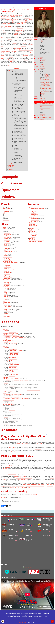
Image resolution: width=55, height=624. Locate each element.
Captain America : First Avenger (46, 103)
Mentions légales (22, 622)
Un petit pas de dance (13, 374)
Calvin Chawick (34, 234)
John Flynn (6, 235)
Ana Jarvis (5, 299)
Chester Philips (7, 306)
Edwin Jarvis (17, 41)
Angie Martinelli (6, 278)
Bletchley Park (27, 18)
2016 (9, 65)
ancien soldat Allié (29, 52)
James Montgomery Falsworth (11, 269)
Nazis (13, 22)
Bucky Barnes (7, 265)
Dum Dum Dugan (7, 266)
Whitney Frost (26, 43)
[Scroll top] (52, 621)
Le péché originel (12, 357)
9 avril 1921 (42, 66)
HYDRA (43, 93)
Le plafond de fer (12, 356)
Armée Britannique (45, 82)
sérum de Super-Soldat (6, 26)
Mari (4, 212)
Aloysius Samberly (8, 251)
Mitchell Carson (34, 215)
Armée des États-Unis (7, 257)
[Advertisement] (27, 552)
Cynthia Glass (12, 447)
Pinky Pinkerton (7, 275)
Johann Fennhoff (34, 218)
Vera (5, 291)
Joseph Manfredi (6, 302)
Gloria (5, 292)
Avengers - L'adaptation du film (10, 339)
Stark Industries (6, 281)
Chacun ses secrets (13, 353)
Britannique (43, 58)
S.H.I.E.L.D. (46, 74)
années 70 (3, 58)
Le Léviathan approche (14, 351)
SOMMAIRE (16, 68)
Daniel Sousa (23, 46)
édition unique (50, 486)
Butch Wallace (7, 242)
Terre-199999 (42, 64)
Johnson (6, 252)
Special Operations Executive (12, 19)
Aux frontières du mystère (16, 350)
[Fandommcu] (27, 571)
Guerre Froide (25, 55)
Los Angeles (14, 43)
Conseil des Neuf (33, 232)
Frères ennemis (12, 344)
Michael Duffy (7, 258)
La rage (10, 360)
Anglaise (43, 60)
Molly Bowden (7, 296)
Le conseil (11, 370)
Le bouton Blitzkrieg (13, 354)
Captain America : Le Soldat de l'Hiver (11, 378)
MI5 (40, 87)
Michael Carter (6, 211)
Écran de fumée (12, 332)
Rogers (4, 31)
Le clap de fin (12, 375)
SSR (45, 73)
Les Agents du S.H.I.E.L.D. (45, 111)
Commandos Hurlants (7, 261)
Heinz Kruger (33, 212)
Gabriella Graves (43, 99)
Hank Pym (6, 313)
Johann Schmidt (20, 23)
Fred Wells (5, 228)
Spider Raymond (33, 225)
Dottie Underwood (35, 220)
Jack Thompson (7, 234)
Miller (5, 254)
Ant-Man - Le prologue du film (9, 391)
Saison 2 (6, 330)
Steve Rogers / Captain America (11, 262)
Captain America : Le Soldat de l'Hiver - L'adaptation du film (16, 380)
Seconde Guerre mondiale (8, 16)
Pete (4, 298)
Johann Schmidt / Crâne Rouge (37, 208)
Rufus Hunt (33, 237)
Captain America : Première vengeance (11, 333)
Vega (5, 249)
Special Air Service (45, 83)
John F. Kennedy (6, 316)
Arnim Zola (33, 211)
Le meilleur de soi (13, 366)
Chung (4, 303)
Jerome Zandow (33, 227)
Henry (5, 245)
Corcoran (6, 247)
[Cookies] (2, 621)
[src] (14, 10)
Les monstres (12, 371)
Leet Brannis (32, 222)
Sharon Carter (11, 59)
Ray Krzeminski (7, 241)
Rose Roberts (7, 240)
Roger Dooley (7, 232)
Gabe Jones (6, 268)
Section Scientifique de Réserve (17, 15)
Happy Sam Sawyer (8, 276)
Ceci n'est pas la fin (13, 349)
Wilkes (5, 255)
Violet (4, 300)
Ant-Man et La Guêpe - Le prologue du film (13, 394)
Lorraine (6, 238)
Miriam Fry (6, 288)
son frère (31, 19)
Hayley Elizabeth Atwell (34, 494)
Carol (5, 289)
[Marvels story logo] (27, 567)
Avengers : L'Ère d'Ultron (45, 107)
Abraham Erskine (6, 23)
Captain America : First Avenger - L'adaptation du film (15, 337)
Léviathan (3, 41)
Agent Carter (42, 113)
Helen (5, 295)
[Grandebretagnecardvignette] (40, 58)
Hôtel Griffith (5, 286)
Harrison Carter (6, 208)
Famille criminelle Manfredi (35, 241)
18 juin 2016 (42, 68)
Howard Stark (29, 38)
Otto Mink (31, 228)
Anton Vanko (7, 283)
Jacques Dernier (7, 272)
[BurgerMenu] (52, 2)
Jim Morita (6, 271)
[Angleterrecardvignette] (40, 60)
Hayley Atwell (42, 98)
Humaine (41, 56)
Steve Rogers (10, 11)
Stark (29, 41)
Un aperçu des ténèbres (14, 364)
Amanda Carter (6, 210)
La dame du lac (12, 363)
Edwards (5, 227)
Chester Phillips (17, 48)
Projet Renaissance (45, 91)
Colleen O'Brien (6, 279)
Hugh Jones (33, 235)
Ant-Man (41, 109)
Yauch (5, 244)
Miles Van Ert (32, 224)
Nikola (30, 229)
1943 (4, 30)
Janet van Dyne (7, 315)
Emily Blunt (3, 497)
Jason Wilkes (7, 285)
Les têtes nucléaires (13, 368)
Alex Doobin (6, 248)
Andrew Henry (32, 231)
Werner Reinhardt (34, 214)
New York (10, 38)
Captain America (47, 55)
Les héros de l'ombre (13, 343)
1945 (19, 34)
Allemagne (23, 22)
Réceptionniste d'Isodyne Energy (36, 239)
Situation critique (13, 358)
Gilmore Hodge (7, 259)
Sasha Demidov (34, 221)
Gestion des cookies (32, 622)
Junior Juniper (7, 274)
